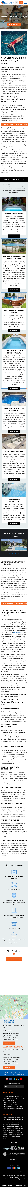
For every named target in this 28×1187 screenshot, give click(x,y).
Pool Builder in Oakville (10, 1103)
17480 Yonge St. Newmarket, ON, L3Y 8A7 (13, 1027)
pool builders (6, 280)
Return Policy (13, 1179)
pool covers (12, 684)
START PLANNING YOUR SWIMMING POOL (15, 604)
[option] (14, 545)
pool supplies (7, 382)
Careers (20, 1072)
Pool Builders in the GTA (10, 1105)
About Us (13, 1072)
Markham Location (21, 1186)
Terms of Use (14, 1181)
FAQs (13, 1075)
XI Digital (20, 1172)
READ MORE (14, 1143)
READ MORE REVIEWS (14, 959)
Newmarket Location (7, 1186)
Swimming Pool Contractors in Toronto (14, 1107)
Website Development (10, 1172)
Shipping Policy (22, 1179)
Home (7, 1072)
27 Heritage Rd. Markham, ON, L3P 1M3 (13, 1051)
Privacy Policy (4, 1179)
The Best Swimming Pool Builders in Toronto (13, 1110)
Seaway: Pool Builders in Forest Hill (13, 1096)
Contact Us (20, 1075)
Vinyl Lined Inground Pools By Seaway (14, 352)
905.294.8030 (8, 1055)
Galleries (7, 1075)
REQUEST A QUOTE (14, 24)
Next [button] (26, 971)
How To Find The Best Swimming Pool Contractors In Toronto (13, 1099)
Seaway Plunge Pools (14, 214)
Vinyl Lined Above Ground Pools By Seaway (14, 257)
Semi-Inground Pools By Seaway (14, 311)
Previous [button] (2, 971)
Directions (8, 1043)
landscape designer (18, 632)
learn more (14, 236)
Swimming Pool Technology (14, 500)
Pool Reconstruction (14, 451)
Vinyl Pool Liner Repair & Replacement (14, 410)
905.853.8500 (8, 1030)
